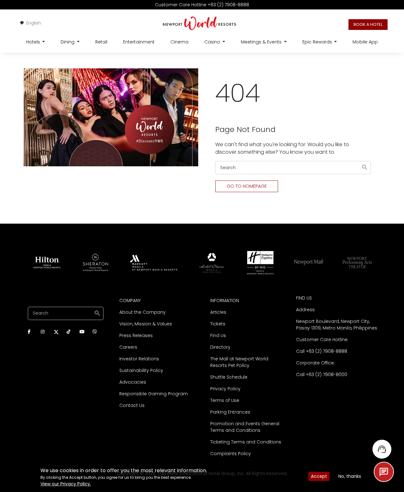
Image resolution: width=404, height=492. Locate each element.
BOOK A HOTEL (368, 24)
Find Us (218, 335)
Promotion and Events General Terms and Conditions (244, 426)
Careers (128, 347)
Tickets (217, 324)
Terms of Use (224, 400)
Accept (319, 476)
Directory (220, 347)
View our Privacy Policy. (65, 484)
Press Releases (136, 335)
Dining (68, 42)
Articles (218, 312)
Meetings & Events (262, 42)
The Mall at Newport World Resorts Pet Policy (239, 362)
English (33, 23)
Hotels (33, 42)
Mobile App (365, 42)
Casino (213, 42)
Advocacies (132, 382)
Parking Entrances (230, 412)
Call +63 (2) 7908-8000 (321, 374)
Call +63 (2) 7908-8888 (321, 351)
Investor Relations (139, 359)
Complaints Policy (230, 453)
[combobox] (30, 23)
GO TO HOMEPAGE (247, 186)
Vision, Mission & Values (145, 324)
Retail (101, 42)
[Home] (199, 23)
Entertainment (139, 42)
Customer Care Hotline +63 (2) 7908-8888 (202, 5)
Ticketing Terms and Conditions (245, 442)
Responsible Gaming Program (153, 394)
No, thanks (349, 476)
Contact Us (132, 405)
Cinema (179, 42)
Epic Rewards (317, 42)
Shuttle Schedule (228, 377)
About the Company (142, 312)
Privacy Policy (225, 389)
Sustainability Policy (141, 370)
